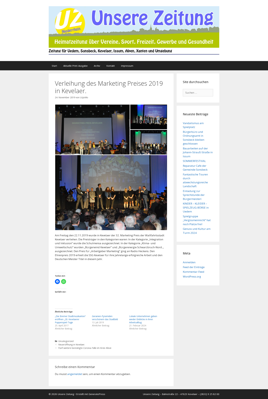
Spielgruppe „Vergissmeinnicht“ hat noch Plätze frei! (197, 220)
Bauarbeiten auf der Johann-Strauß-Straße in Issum (198, 152)
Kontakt (110, 65)
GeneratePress (97, 394)
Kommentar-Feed (193, 271)
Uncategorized (66, 341)
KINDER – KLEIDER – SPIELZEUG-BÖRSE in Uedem (196, 207)
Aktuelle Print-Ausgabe (75, 65)
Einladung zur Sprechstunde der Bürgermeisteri (194, 195)
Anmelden (189, 262)
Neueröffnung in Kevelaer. (71, 344)
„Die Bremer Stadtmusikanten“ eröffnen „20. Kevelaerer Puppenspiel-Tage (70, 319)
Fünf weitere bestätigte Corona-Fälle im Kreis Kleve (84, 347)
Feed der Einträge (194, 267)
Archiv (97, 65)
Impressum (127, 65)
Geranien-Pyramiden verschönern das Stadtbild (105, 318)
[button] (92, 129)
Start (54, 65)
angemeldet (74, 374)
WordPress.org (192, 276)
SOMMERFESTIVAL (194, 161)
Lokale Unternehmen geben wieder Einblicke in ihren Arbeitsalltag (143, 319)
